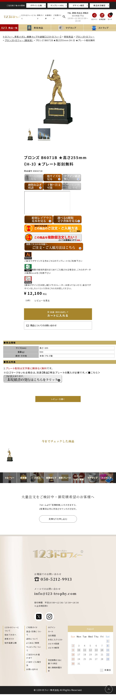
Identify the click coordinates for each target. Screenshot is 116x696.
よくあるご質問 (32, 643)
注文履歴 (52, 635)
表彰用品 (68, 36)
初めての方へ (10, 634)
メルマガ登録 (53, 643)
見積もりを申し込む (58, 518)
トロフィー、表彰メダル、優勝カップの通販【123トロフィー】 (32, 36)
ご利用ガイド (31, 627)
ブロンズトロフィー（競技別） (19, 40)
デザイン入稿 (36, 5)
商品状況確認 (99, 5)
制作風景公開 (11, 643)
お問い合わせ (32, 669)
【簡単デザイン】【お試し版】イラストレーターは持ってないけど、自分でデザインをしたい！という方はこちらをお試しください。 (57, 287)
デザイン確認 (78, 5)
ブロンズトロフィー (85, 36)
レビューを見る (42, 300)
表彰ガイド (9, 638)
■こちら (93, 372)
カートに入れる (58, 314)
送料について (32, 638)
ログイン (52, 627)
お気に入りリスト (55, 639)
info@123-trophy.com (55, 593)
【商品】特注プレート (53, 372)
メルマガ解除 (53, 647)
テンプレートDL (57, 5)
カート (50, 631)
